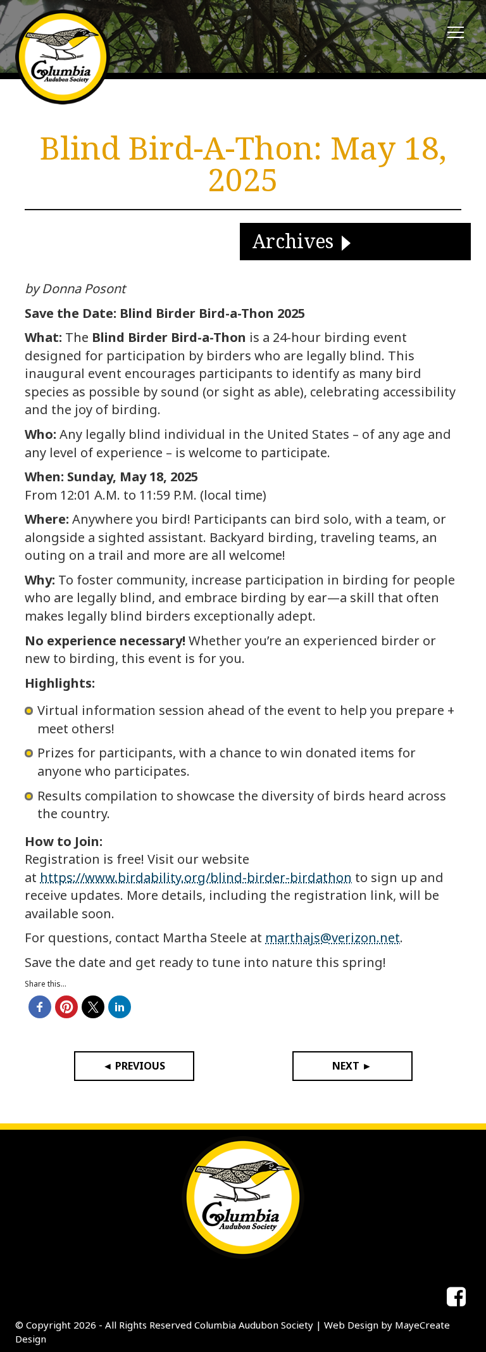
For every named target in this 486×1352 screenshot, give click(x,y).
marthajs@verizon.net (332, 937)
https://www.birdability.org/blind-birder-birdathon (196, 877)
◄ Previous (134, 1066)
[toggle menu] (455, 33)
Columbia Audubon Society (253, 1324)
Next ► (352, 1066)
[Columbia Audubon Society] (62, 56)
